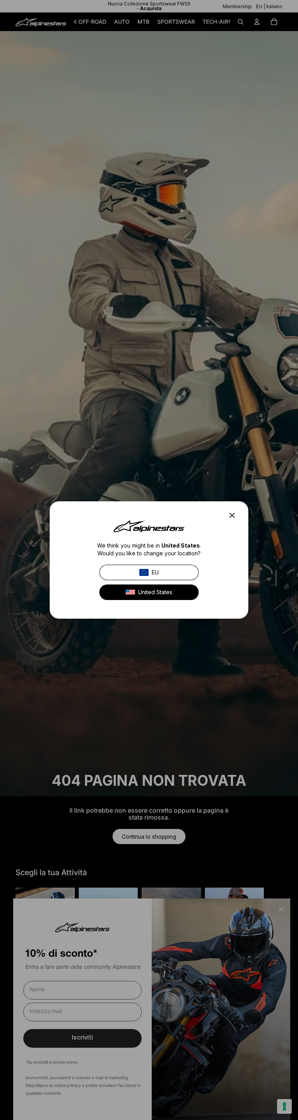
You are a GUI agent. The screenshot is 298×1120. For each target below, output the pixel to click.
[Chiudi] (234, 515)
